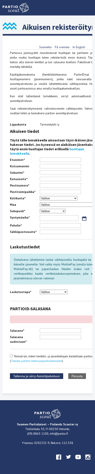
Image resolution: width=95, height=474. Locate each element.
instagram (88, 461)
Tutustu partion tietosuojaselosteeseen (36, 361)
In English (78, 47)
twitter (68, 461)
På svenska (62, 47)
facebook (58, 461)
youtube (78, 461)
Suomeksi (45, 47)
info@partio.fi (59, 434)
